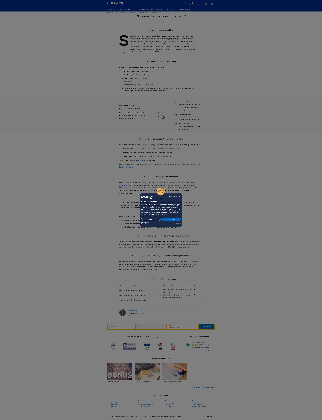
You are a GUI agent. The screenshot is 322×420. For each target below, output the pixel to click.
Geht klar (171, 219)
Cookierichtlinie (144, 223)
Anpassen (151, 219)
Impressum (178, 223)
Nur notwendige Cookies (175, 196)
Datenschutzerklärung (146, 222)
